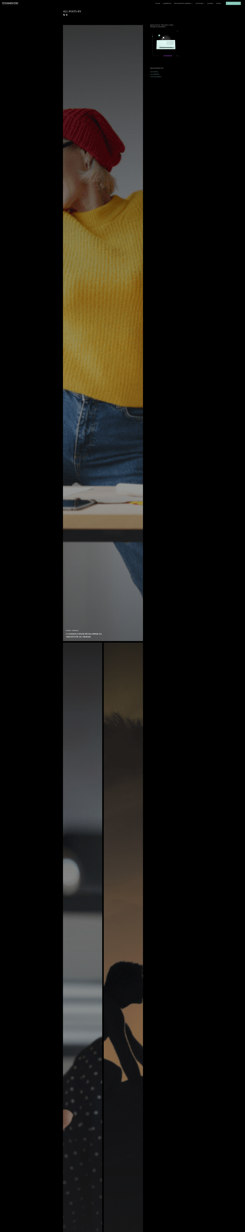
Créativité (75, 630)
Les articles (154, 72)
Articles (68, 630)
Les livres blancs (155, 77)
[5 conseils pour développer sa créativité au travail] (103, 333)
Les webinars (154, 74)
